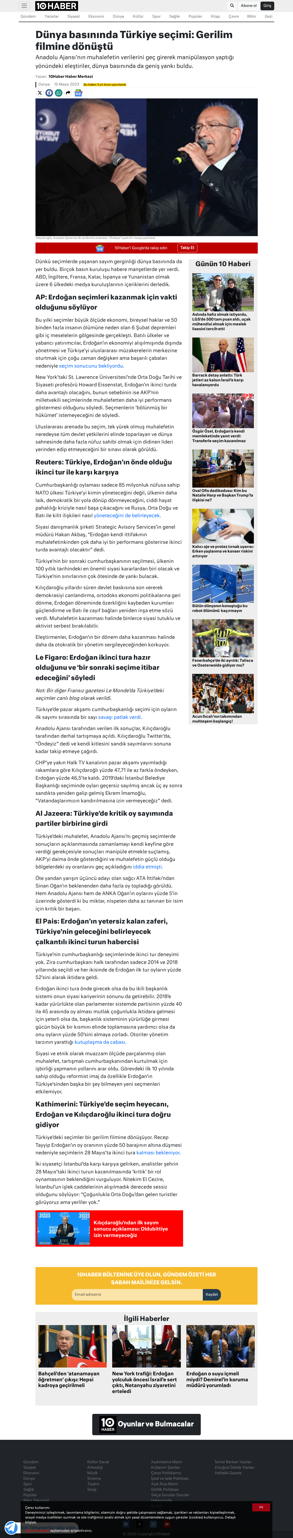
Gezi (268, 17)
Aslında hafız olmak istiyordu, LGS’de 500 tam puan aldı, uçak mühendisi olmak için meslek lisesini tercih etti (221, 322)
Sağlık (174, 17)
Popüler (195, 17)
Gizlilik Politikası (165, 1490)
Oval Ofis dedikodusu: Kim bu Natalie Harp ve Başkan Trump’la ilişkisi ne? (222, 495)
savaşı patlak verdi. (120, 717)
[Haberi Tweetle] (40, 93)
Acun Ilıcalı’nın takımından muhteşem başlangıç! (217, 719)
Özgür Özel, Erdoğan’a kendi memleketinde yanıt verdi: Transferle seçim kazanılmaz (219, 436)
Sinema (94, 1479)
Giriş (267, 6)
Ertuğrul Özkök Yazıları (235, 1468)
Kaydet (212, 1295)
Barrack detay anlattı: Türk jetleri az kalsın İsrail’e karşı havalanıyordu (218, 380)
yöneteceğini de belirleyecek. (127, 516)
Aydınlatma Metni (166, 1462)
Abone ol (249, 6)
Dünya (118, 17)
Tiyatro (93, 1484)
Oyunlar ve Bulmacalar (155, 1424)
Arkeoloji (95, 1468)
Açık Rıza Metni (164, 1484)
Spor (156, 17)
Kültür (138, 17)
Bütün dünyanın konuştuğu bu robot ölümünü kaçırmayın (219, 608)
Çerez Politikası (37, 1530)
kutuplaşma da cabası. (101, 1042)
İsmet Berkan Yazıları (233, 1462)
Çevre (234, 17)
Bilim (251, 17)
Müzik (92, 1473)
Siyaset (73, 17)
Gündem (28, 17)
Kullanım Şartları (165, 1468)
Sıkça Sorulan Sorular (170, 1495)
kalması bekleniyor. (158, 1153)
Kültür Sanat (98, 1462)
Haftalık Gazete (228, 1473)
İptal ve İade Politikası (170, 1479)
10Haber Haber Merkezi (71, 77)
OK (261, 1507)
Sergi (91, 1490)
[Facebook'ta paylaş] (49, 93)
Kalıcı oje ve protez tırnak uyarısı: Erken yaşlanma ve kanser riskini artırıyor (223, 551)
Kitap (215, 17)
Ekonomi (96, 17)
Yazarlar (52, 17)
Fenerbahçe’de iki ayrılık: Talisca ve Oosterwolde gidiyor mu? (222, 663)
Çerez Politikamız (166, 1473)
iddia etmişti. (148, 867)
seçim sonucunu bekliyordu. (91, 366)
